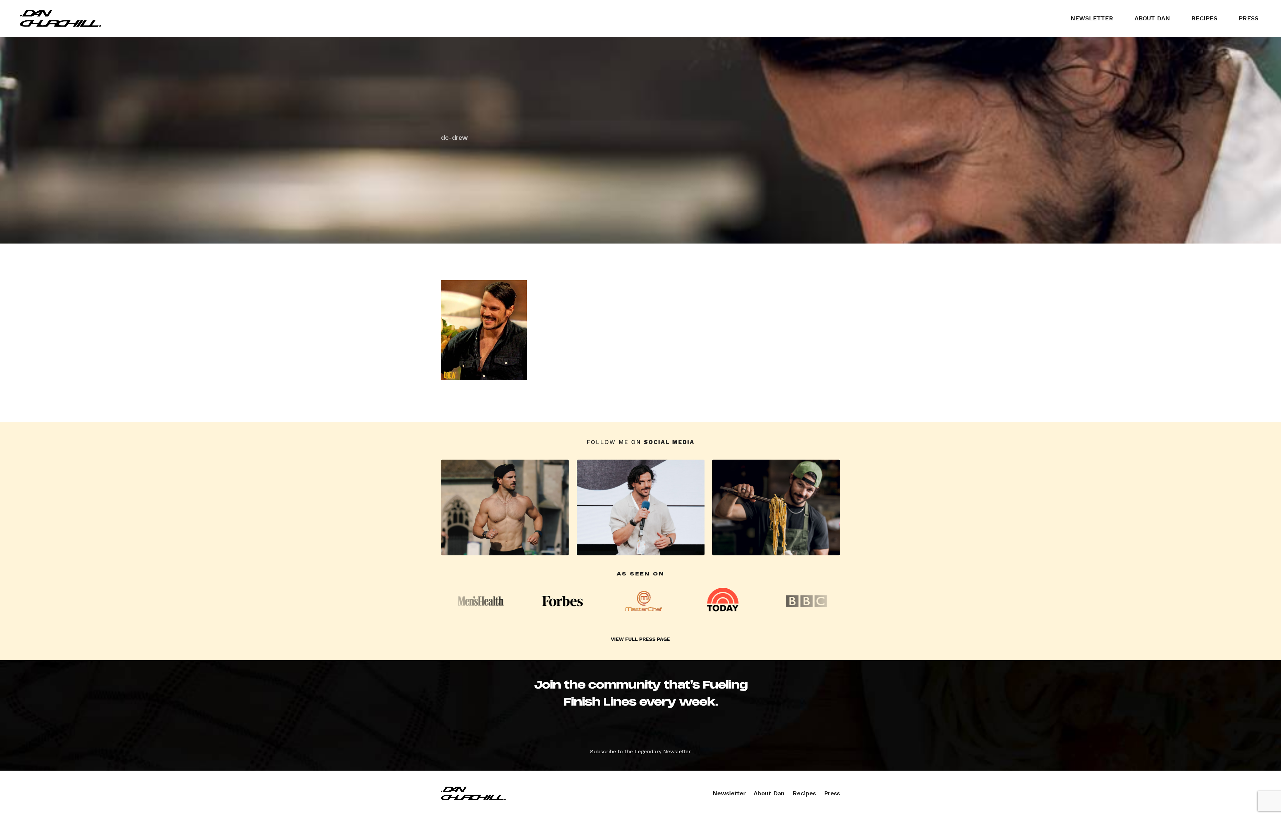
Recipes (1204, 18)
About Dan (1152, 18)
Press (1248, 18)
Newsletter (1092, 18)
